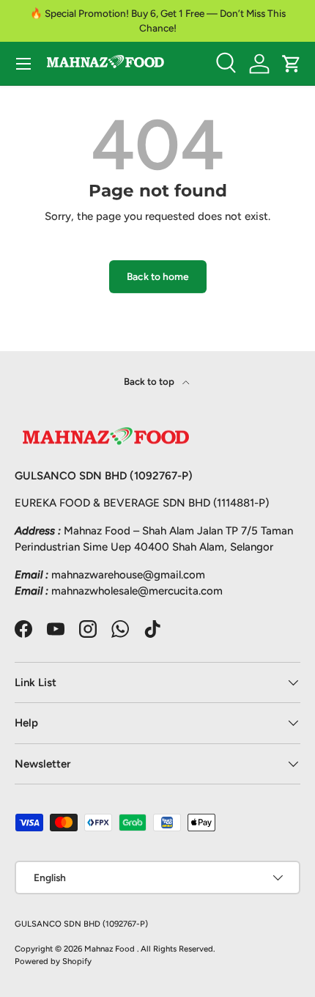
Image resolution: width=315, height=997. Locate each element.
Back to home (158, 276)
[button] (291, 64)
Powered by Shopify (53, 961)
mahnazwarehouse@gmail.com (128, 574)
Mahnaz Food (110, 948)
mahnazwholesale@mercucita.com (137, 590)
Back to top (150, 381)
